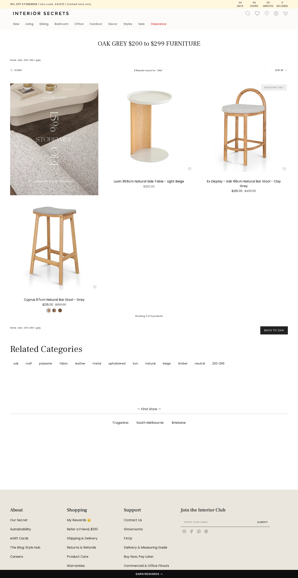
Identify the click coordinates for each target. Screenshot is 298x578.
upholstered (116, 363)
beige (167, 363)
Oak (20, 60)
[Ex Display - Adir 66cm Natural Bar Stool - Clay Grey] (244, 127)
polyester (45, 363)
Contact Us (133, 520)
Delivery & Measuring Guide (145, 547)
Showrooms (133, 529)
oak (15, 363)
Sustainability (20, 529)
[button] (149, 574)
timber (183, 363)
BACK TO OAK (274, 330)
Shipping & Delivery (82, 538)
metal (97, 363)
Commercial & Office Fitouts (146, 565)
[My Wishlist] (257, 13)
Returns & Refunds (81, 547)
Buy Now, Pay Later (139, 556)
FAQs (128, 538)
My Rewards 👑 (79, 520)
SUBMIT (262, 522)
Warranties (76, 565)
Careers (16, 556)
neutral (200, 363)
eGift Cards (19, 538)
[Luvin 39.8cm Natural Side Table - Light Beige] (149, 127)
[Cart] (285, 13)
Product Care (77, 556)
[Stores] (266, 13)
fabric (64, 363)
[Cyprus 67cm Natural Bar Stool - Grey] (54, 246)
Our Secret (19, 520)
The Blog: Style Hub (25, 547)
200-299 (28, 60)
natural (150, 363)
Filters (18, 70)
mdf (29, 363)
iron (135, 363)
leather (80, 363)
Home (13, 60)
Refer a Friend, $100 (82, 529)
